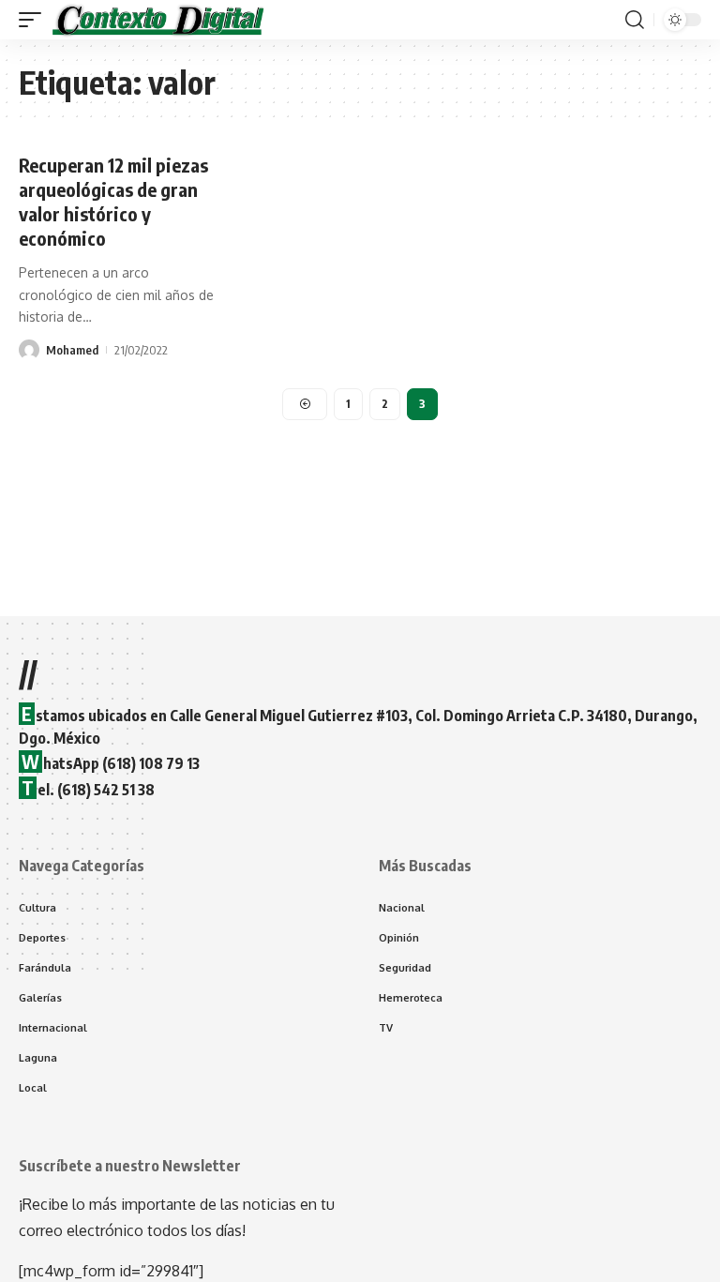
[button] (35, 19)
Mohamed (72, 349)
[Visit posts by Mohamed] (29, 349)
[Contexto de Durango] (158, 19)
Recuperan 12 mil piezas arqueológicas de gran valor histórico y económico (113, 201)
